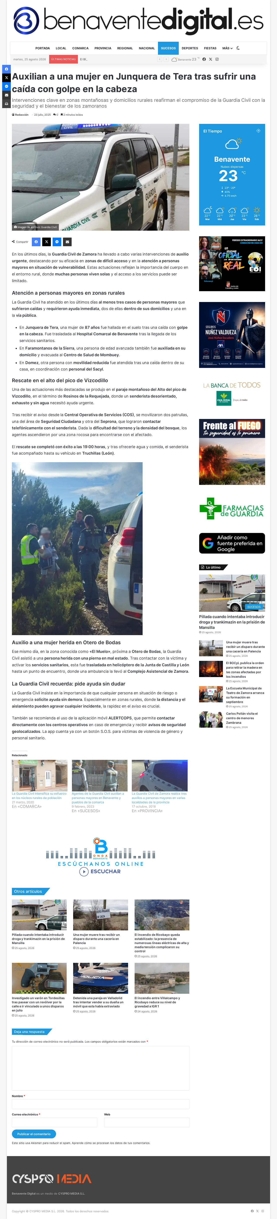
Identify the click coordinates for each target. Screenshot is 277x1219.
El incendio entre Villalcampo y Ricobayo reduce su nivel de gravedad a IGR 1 (157, 1002)
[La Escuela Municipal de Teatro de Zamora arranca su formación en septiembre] (211, 694)
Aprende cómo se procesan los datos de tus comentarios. (111, 1143)
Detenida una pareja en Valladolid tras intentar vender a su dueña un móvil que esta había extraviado (98, 1002)
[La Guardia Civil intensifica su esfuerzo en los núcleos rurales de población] (40, 776)
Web (107, 1114)
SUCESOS (168, 48)
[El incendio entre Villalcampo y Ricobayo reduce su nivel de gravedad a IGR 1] (162, 978)
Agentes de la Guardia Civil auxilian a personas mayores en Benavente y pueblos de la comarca (98, 798)
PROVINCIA (103, 48)
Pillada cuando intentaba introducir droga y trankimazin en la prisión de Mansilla (38, 939)
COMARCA (80, 48)
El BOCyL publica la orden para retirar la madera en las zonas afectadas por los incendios (140, 59)
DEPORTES (190, 48)
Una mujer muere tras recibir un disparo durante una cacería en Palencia (96, 939)
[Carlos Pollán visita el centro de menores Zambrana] (211, 719)
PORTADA (42, 48)
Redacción (21, 114)
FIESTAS (210, 48)
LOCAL (61, 48)
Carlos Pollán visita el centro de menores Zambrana (242, 718)
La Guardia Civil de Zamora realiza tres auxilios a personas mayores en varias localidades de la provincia (159, 798)
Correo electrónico (26, 1114)
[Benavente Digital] (138, 21)
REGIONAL (125, 48)
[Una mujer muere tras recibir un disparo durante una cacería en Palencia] (100, 914)
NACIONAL (147, 48)
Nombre (18, 1096)
